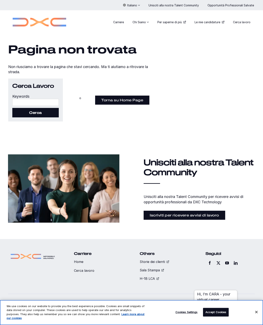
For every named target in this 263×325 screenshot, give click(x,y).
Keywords (20, 96)
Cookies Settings (186, 312)
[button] (131, 5)
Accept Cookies (215, 312)
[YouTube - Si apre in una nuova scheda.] (227, 263)
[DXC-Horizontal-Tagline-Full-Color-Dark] (33, 253)
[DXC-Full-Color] (39, 15)
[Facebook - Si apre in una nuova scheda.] (210, 263)
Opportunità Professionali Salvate (231, 5)
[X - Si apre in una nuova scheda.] (218, 263)
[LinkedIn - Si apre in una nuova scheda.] (236, 263)
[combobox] (35, 102)
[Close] (256, 312)
